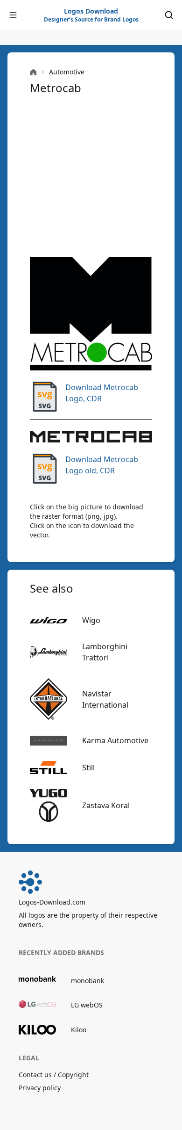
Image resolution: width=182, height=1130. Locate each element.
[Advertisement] (91, 176)
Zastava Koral (106, 805)
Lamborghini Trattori (104, 652)
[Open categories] (13, 15)
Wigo (91, 620)
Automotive (66, 71)
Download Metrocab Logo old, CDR (101, 465)
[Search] (169, 15)
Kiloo (78, 1029)
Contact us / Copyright (54, 1074)
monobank (87, 980)
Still (88, 767)
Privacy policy (40, 1087)
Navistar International (105, 699)
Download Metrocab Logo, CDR (101, 393)
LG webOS (87, 1004)
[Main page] (33, 72)
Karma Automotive (115, 740)
